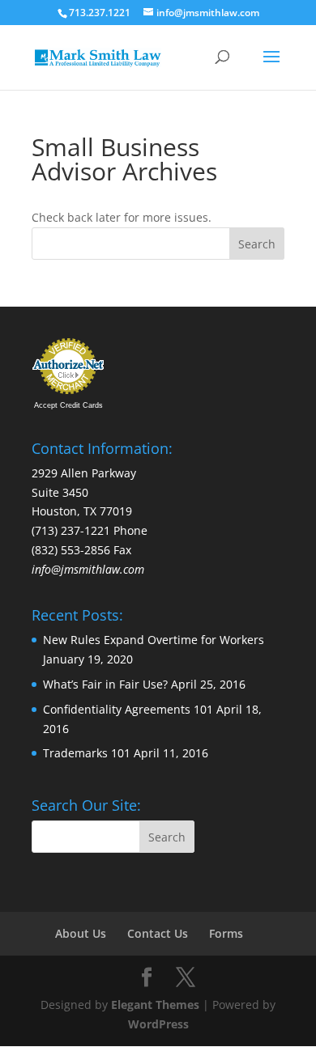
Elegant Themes (155, 1004)
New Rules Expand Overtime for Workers (153, 639)
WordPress (158, 1024)
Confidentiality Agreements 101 (128, 709)
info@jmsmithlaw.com (89, 569)
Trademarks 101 (86, 753)
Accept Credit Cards (68, 405)
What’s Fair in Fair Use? (105, 684)
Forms (226, 933)
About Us (80, 933)
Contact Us (157, 933)
